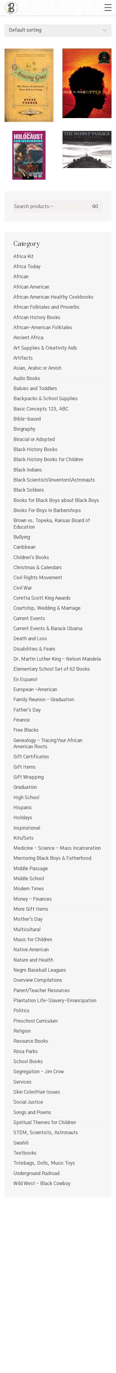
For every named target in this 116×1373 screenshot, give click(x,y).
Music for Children (32, 939)
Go (95, 207)
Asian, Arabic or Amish (37, 368)
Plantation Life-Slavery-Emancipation (54, 1000)
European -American (35, 689)
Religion (22, 1031)
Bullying (21, 537)
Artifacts (23, 358)
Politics (21, 1010)
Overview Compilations (37, 980)
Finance (21, 720)
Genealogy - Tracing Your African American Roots (47, 743)
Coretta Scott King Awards (41, 598)
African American (31, 287)
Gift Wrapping (28, 777)
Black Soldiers (28, 490)
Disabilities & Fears (34, 649)
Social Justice (28, 1102)
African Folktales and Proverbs (46, 307)
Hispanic (22, 807)
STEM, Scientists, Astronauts (45, 1132)
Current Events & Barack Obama (47, 628)
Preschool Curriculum (35, 1021)
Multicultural (26, 929)
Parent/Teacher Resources (41, 990)
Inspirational (26, 828)
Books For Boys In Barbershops (47, 510)
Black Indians (27, 470)
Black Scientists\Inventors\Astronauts (54, 480)
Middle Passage (30, 868)
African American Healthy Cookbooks (53, 297)
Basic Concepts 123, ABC (40, 409)
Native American (31, 949)
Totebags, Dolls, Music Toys (44, 1163)
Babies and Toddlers (35, 388)
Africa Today (26, 266)
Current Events (29, 618)
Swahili (21, 1143)
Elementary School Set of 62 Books (51, 669)
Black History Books (35, 449)
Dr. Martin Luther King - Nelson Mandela (57, 659)
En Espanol (25, 679)
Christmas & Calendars (37, 567)
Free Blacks (26, 730)
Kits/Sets (23, 838)
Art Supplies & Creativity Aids (45, 348)
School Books (28, 1061)
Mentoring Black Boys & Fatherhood (52, 858)
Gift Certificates (31, 756)
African (21, 276)
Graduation (25, 787)
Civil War (22, 588)
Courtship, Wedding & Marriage (47, 608)
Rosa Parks (25, 1051)
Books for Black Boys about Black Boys (56, 500)
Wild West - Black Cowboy (41, 1183)
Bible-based (27, 419)
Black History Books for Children (48, 459)
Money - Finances (32, 899)
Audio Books (26, 378)
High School (26, 797)
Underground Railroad (36, 1173)
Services (22, 1082)
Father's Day (27, 710)
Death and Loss (30, 638)
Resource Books (30, 1041)
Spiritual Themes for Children (44, 1122)
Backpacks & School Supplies (45, 398)
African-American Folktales (42, 327)
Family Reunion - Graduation (43, 699)
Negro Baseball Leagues (39, 970)
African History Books (36, 317)
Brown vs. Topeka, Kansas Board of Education (51, 523)
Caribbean (24, 547)
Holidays (22, 817)
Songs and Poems (32, 1112)
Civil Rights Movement (37, 577)
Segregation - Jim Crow (38, 1071)
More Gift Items (30, 909)
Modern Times (28, 888)
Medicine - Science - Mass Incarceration (57, 848)
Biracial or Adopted (34, 439)
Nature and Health (33, 960)
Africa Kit (23, 256)
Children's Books (31, 557)
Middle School (28, 878)
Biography (24, 429)
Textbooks (25, 1153)
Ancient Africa (28, 337)
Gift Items (24, 767)
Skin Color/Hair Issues (36, 1092)
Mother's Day (28, 919)
